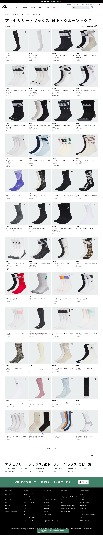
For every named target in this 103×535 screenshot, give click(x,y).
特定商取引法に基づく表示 (78, 528)
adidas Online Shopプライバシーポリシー (60, 528)
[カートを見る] (99, 8)
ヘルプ (77, 4)
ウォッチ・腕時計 (57, 468)
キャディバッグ (72, 471)
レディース (25, 7)
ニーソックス (25, 468)
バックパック (40, 468)
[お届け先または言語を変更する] (99, 4)
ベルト (54, 471)
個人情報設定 (21, 528)
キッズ (33, 7)
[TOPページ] (4, 7)
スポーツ (47, 7)
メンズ (17, 7)
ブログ (73, 4)
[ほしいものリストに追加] (25, 32)
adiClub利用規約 (30, 528)
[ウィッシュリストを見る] (95, 8)
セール (55, 7)
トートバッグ (40, 471)
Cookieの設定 (14, 528)
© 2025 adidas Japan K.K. (51, 532)
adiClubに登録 (89, 4)
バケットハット (9, 471)
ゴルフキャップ (87, 468)
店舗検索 (69, 4)
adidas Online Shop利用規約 (42, 528)
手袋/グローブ (72, 468)
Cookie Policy (88, 528)
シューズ (40, 7)
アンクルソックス (26, 471)
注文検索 (82, 4)
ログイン (95, 4)
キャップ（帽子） (10, 468)
